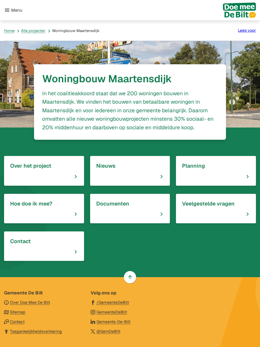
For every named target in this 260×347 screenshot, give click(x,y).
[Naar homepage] (141, 10)
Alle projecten (33, 30)
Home (9, 30)
